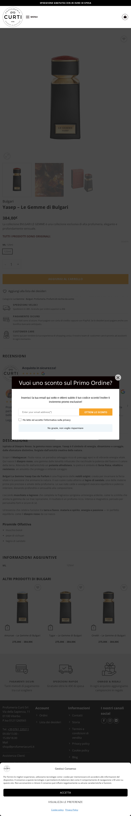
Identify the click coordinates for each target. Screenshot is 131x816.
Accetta (65, 792)
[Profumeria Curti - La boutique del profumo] (13, 17)
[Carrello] (125, 17)
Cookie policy (57, 809)
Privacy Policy (71, 809)
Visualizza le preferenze (65, 802)
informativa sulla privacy (58, 420)
